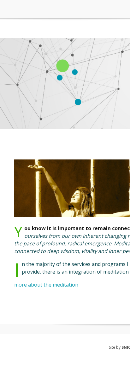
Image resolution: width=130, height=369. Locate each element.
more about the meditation (46, 284)
